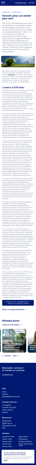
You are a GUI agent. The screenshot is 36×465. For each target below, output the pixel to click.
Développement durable (11, 396)
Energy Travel (7, 441)
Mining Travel (7, 446)
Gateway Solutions (25, 441)
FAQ (3, 428)
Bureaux (5, 412)
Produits (5, 394)
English (6, 460)
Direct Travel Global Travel (26, 444)
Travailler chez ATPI (9, 407)
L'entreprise (6, 405)
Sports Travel (23, 436)
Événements (23, 439)
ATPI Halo (11, 74)
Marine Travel (7, 439)
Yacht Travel (6, 444)
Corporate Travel (8, 436)
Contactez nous (20, 3)
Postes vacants (7, 410)
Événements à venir (9, 425)
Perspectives (6, 421)
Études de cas (7, 423)
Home (4, 392)
